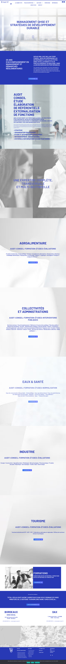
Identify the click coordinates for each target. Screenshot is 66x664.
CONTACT (40, 5)
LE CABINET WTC (18, 2)
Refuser (32, 662)
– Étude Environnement (21, 652)
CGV (50, 649)
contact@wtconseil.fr (15, 621)
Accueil (18, 648)
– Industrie (30, 655)
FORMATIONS (47, 2)
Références (52, 648)
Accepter (28, 662)
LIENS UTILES (33, 5)
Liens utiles (52, 651)
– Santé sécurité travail (21, 654)
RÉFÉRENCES (55, 2)
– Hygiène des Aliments (21, 653)
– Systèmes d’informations (21, 656)
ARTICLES (40, 650)
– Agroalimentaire (31, 650)
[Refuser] (64, 661)
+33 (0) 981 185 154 (6, 621)
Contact (51, 652)
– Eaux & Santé (30, 654)
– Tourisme (30, 656)
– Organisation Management (22, 657)
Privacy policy (37, 662)
